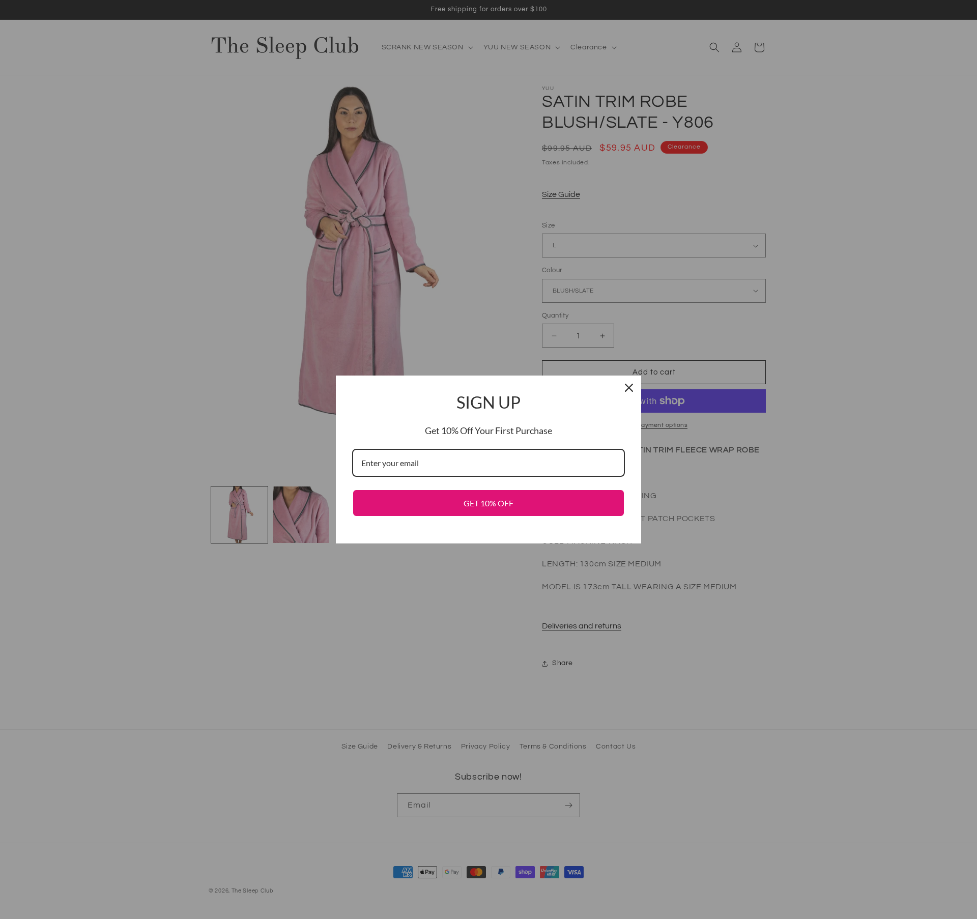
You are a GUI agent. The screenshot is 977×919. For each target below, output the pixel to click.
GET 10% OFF (488, 503)
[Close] (629, 388)
